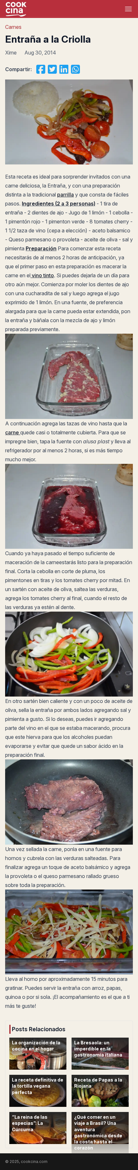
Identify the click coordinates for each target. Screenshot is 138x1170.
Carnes (13, 27)
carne (12, 432)
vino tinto (42, 275)
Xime (11, 52)
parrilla (65, 194)
